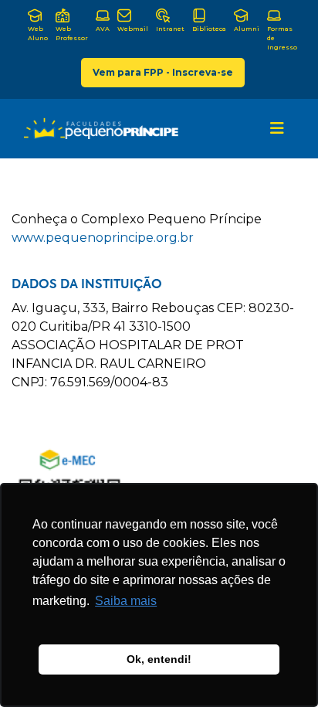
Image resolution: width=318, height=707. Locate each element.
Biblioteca (209, 28)
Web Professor (72, 33)
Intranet (170, 28)
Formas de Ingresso (282, 38)
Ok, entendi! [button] (159, 659)
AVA (103, 28)
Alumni (246, 28)
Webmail (132, 28)
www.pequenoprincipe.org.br (103, 237)
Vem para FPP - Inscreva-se (163, 72)
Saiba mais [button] (126, 600)
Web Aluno (38, 33)
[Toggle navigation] (277, 128)
